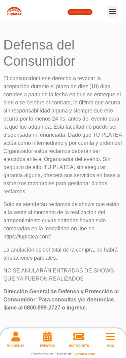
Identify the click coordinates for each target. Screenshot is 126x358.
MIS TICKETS (79, 346)
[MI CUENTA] (15, 336)
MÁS (110, 346)
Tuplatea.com (84, 354)
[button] (112, 11)
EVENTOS (47, 346)
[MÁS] (110, 336)
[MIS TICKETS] (79, 336)
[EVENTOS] (47, 336)
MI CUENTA (16, 346)
